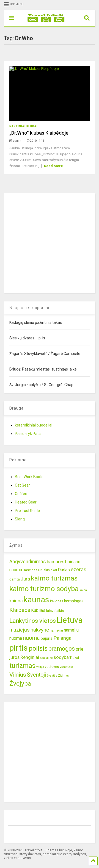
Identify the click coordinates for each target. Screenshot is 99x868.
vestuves (52, 667)
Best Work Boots (29, 477)
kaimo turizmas (54, 578)
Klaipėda (19, 610)
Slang (20, 519)
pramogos (61, 648)
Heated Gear (26, 502)
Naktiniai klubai (23, 126)
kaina (83, 590)
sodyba (61, 657)
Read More (53, 166)
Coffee (21, 493)
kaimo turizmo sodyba (44, 589)
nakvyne (40, 630)
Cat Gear (22, 485)
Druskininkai (47, 570)
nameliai (56, 630)
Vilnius (17, 674)
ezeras (78, 569)
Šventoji (36, 675)
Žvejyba (20, 683)
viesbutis (66, 667)
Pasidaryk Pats (28, 433)
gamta (14, 579)
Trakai (74, 658)
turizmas (22, 665)
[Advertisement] (49, 242)
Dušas (64, 569)
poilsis (38, 648)
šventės (52, 675)
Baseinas (30, 570)
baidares (55, 561)
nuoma (31, 638)
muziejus (19, 630)
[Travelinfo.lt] (43, 22)
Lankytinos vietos (32, 620)
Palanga (62, 638)
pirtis (18, 648)
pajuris (47, 638)
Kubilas (38, 610)
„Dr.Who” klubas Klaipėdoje (38, 133)
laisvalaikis (55, 610)
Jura (25, 579)
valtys (40, 667)
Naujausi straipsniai (29, 308)
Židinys (63, 675)
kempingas (74, 601)
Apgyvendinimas (27, 562)
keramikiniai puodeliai (33, 425)
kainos (16, 600)
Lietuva (69, 620)
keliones (56, 601)
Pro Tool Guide (27, 510)
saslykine (46, 658)
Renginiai (29, 657)
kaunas (36, 599)
